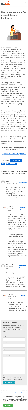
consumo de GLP (16, 160)
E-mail (5, 343)
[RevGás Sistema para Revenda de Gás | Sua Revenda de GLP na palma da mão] (5, 3)
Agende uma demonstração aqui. (14, 154)
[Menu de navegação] (25, 3)
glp (3, 163)
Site (4, 349)
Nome (5, 336)
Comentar (23, 182)
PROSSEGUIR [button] (8, 405)
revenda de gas (11, 163)
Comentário (6, 355)
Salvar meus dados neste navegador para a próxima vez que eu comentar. (13, 378)
